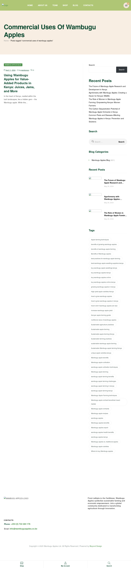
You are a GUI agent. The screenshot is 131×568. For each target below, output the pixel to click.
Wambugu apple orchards (100, 409)
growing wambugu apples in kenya (103, 287)
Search (92, 65)
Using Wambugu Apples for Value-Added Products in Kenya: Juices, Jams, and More (19, 83)
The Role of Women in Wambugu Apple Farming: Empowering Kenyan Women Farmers (105, 102)
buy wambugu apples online (101, 277)
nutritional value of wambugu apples (103, 320)
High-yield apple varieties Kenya (102, 291)
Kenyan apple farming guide (101, 315)
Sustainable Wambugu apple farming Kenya (106, 348)
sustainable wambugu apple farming (103, 343)
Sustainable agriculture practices (102, 324)
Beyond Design (96, 546)
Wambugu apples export (99, 427)
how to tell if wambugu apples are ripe (104, 306)
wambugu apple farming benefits (102, 376)
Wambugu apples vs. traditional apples (104, 442)
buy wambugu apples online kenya (103, 282)
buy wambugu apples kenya (101, 272)
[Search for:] (108, 141)
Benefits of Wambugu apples (101, 254)
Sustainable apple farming (100, 329)
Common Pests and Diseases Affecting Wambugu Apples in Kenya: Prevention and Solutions (106, 118)
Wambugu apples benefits (100, 423)
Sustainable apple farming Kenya (102, 334)
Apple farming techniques (100, 239)
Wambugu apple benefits (99, 357)
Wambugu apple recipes (99, 413)
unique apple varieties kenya (101, 353)
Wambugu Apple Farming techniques (104, 395)
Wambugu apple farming (99, 372)
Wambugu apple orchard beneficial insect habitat (105, 402)
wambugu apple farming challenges (103, 381)
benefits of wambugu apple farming (103, 249)
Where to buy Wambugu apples (102, 451)
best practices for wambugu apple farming (105, 258)
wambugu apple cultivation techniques (104, 367)
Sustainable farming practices (101, 339)
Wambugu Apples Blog (13, 65)
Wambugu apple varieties (100, 446)
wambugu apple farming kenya (102, 391)
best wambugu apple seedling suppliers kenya (107, 263)
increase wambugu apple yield (101, 310)
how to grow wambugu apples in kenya (104, 301)
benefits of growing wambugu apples (104, 244)
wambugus (25, 70)
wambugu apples (97, 418)
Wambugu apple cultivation (100, 362)
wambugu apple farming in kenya (102, 386)
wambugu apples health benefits (102, 432)
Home (6, 40)
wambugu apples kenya (99, 437)
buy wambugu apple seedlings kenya (104, 268)
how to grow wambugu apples (101, 296)
